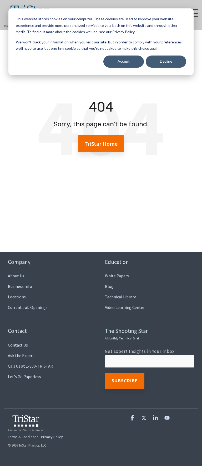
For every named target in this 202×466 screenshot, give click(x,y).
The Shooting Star (126, 333)
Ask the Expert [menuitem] (21, 355)
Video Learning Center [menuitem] (125, 307)
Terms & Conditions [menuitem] (23, 436)
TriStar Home (101, 143)
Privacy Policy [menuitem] (52, 436)
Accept (124, 61)
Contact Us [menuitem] (18, 345)
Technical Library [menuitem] (120, 296)
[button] (132, 418)
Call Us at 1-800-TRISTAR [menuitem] (30, 366)
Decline (166, 61)
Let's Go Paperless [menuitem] (24, 376)
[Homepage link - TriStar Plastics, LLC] (26, 428)
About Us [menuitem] (16, 275)
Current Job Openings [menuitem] (28, 307)
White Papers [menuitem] (117, 275)
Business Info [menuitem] (20, 286)
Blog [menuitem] (109, 286)
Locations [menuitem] (17, 296)
